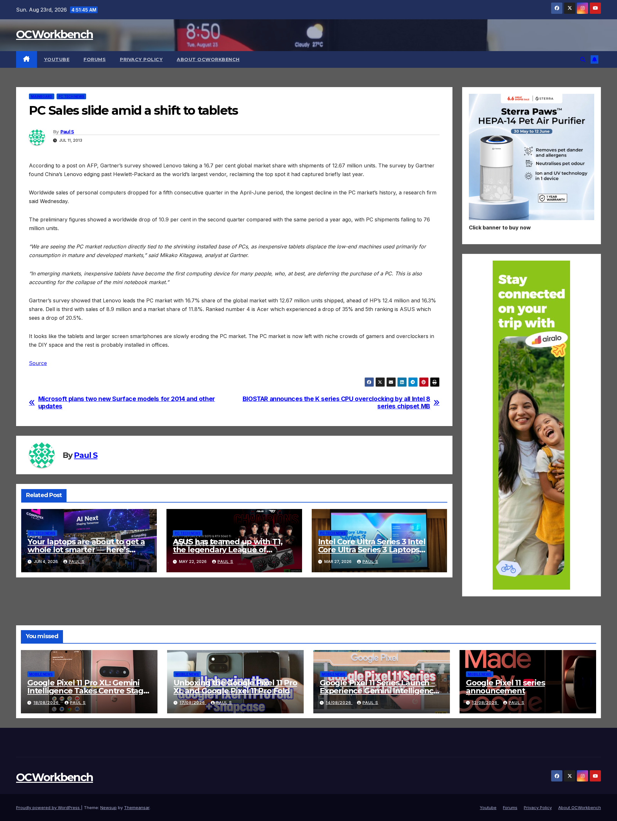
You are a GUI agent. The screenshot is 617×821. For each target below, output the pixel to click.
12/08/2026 (485, 702)
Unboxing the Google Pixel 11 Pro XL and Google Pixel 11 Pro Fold (235, 686)
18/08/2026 (46, 702)
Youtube (57, 59)
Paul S (67, 132)
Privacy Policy (141, 59)
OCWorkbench (54, 34)
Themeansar (136, 807)
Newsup (108, 807)
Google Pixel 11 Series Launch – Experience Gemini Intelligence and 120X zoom (379, 690)
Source (38, 363)
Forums (95, 59)
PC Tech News (71, 96)
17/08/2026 (193, 702)
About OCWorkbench (208, 59)
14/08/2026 (339, 702)
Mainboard (41, 96)
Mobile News (41, 674)
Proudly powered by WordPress (48, 807)
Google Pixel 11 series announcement (505, 686)
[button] (583, 59)
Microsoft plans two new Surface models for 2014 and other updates (126, 402)
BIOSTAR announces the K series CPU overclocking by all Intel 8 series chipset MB (336, 402)
